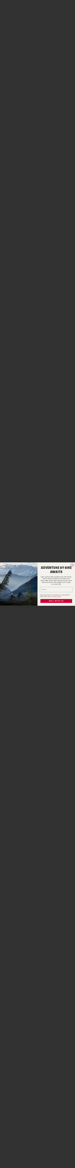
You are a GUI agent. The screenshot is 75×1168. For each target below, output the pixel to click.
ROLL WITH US (56, 601)
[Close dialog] (72, 565)
